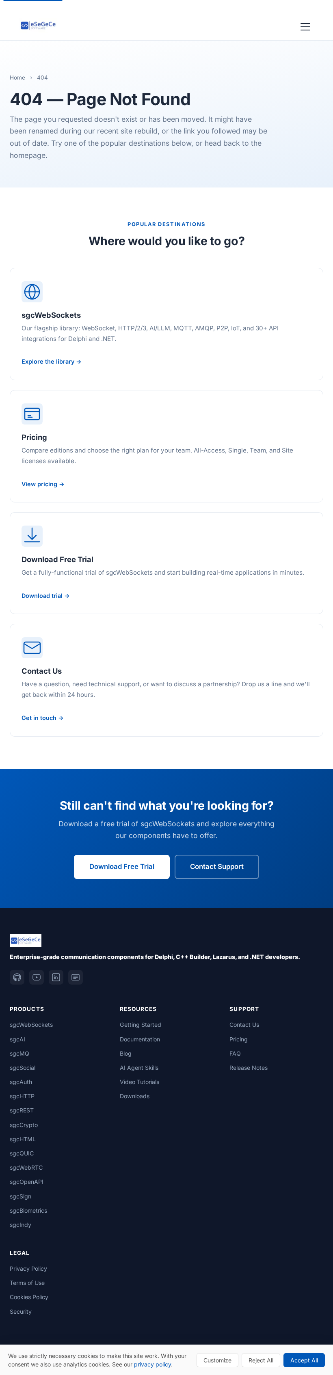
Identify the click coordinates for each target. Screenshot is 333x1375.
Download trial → (46, 595)
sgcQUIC (22, 1153)
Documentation (140, 1039)
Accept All (304, 1360)
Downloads (134, 1096)
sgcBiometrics (28, 1210)
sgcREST (22, 1110)
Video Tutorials (139, 1081)
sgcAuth (21, 1081)
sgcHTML (23, 1139)
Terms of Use (27, 1282)
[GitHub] (17, 977)
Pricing (238, 1039)
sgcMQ (19, 1053)
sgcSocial (22, 1067)
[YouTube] (36, 977)
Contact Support (217, 866)
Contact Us (244, 1024)
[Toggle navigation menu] (305, 25)
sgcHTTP (22, 1096)
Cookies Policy (29, 1296)
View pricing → (43, 484)
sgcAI (17, 1039)
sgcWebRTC (26, 1167)
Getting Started (140, 1024)
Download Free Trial (121, 866)
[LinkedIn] (56, 977)
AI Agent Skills (139, 1067)
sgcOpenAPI (26, 1181)
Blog (126, 1053)
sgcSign (20, 1196)
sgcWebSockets (31, 1024)
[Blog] (75, 977)
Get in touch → (43, 717)
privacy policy (152, 1364)
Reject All (261, 1360)
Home (17, 77)
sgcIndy (20, 1224)
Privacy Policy (28, 1268)
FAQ (235, 1053)
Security (21, 1311)
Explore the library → (52, 361)
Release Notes (248, 1067)
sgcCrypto (24, 1124)
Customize (217, 1360)
